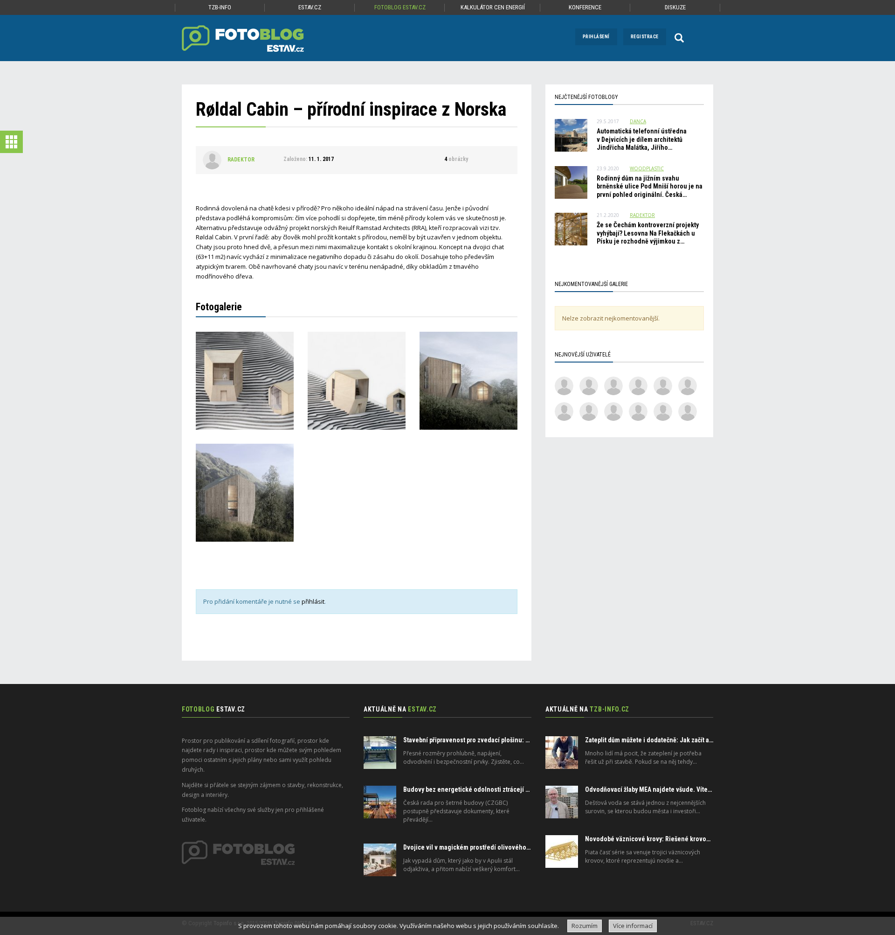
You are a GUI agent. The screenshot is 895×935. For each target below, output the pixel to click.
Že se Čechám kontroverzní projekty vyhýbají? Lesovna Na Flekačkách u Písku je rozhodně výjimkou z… (648, 233)
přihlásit (313, 601)
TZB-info (219, 7)
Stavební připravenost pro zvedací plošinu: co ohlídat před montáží (497, 740)
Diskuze (675, 7)
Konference (585, 7)
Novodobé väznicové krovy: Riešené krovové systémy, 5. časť (671, 839)
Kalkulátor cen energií (493, 7)
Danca (638, 121)
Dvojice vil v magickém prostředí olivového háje (471, 847)
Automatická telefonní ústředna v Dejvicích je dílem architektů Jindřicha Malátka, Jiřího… (642, 139)
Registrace (645, 36)
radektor (241, 159)
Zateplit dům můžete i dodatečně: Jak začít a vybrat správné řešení (678, 740)
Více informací (633, 925)
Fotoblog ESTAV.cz (400, 7)
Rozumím (584, 925)
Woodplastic (647, 168)
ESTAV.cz (309, 7)
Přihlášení (596, 36)
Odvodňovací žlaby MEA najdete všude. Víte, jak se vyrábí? (667, 789)
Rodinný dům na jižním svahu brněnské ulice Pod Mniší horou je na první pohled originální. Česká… (649, 186)
